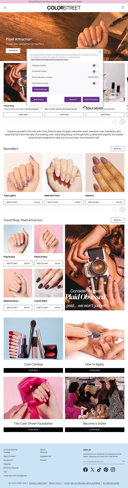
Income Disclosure (111, 483)
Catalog (7, 452)
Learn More (95, 370)
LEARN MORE (33, 430)
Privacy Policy (55, 483)
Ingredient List (45, 456)
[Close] (100, 51)
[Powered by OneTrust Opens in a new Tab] (92, 106)
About (43, 450)
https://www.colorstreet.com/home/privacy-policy (49, 59)
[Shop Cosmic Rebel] (48, 283)
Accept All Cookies (91, 99)
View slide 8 (121, 55)
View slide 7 (118, 55)
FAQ (5, 472)
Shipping (7, 464)
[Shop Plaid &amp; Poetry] (48, 239)
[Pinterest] (106, 469)
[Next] (122, 122)
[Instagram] (113, 469)
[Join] (122, 461)
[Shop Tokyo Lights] (23, 172)
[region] (64, 1)
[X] (92, 469)
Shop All (118, 148)
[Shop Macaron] (105, 172)
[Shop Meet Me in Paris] (63, 172)
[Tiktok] (99, 469)
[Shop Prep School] (18, 239)
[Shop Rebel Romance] (18, 283)
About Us (43, 452)
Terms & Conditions (37, 483)
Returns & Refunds (11, 468)
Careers (43, 460)
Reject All (72, 99)
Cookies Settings (40, 89)
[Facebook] (85, 469)
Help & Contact (9, 456)
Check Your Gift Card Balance (15, 476)
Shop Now (13, 50)
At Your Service (11, 450)
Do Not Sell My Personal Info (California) (82, 483)
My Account (8, 460)
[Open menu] (7, 7)
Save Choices (39, 99)
